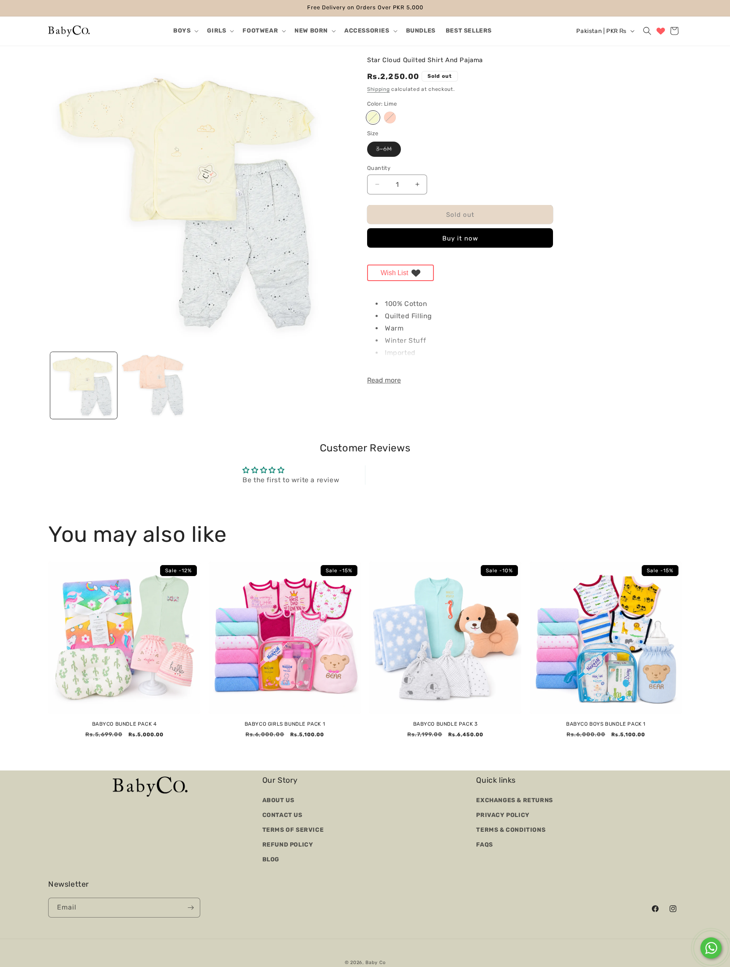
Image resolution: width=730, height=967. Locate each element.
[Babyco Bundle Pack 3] (445, 638)
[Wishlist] (660, 31)
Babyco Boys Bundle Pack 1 (606, 724)
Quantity (378, 167)
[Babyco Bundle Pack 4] (124, 638)
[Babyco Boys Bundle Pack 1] (606, 638)
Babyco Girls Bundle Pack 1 (285, 724)
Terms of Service (293, 829)
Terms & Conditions (510, 829)
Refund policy (287, 844)
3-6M (388, 150)
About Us (278, 799)
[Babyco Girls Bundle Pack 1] (285, 638)
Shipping (378, 89)
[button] (185, 31)
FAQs (484, 844)
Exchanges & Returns (514, 799)
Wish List (394, 272)
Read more (384, 380)
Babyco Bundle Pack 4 (124, 724)
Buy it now (460, 238)
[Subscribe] (190, 908)
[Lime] (373, 117)
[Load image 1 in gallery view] (83, 385)
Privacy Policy (502, 814)
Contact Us (282, 814)
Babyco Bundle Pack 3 (445, 724)
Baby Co (375, 962)
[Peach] (390, 117)
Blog (270, 859)
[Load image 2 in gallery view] (154, 385)
